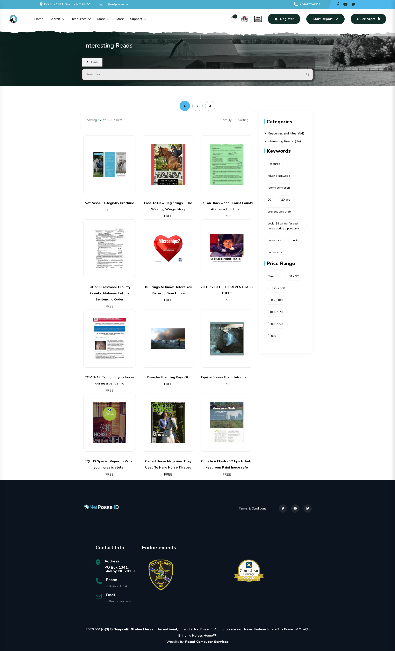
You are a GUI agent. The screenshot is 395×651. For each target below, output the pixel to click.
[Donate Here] (244, 19)
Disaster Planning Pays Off (168, 377)
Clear (271, 276)
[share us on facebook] (338, 4)
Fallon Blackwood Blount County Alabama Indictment (227, 206)
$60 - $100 (275, 300)
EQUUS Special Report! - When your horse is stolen (109, 464)
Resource (274, 164)
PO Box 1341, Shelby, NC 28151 (67, 4)
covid (295, 240)
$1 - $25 (294, 276)
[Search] (307, 74)
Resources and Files (286, 133)
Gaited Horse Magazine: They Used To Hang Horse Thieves (168, 464)
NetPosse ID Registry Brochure (109, 203)
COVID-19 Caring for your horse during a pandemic (109, 380)
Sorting (243, 120)
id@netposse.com (117, 4)
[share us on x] (353, 4)
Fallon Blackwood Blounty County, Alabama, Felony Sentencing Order (109, 293)
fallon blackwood (279, 176)
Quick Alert (366, 19)
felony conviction (279, 188)
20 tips (285, 200)
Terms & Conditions (252, 508)
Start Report (323, 19)
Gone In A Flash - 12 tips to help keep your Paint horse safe (226, 464)
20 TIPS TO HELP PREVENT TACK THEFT (227, 290)
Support (136, 19)
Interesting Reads (284, 141)
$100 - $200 (276, 312)
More (101, 19)
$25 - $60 (278, 288)
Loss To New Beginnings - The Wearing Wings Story (168, 206)
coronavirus (275, 252)
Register (287, 19)
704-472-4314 (310, 4)
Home (38, 19)
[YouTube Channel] (345, 4)
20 (269, 200)
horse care (274, 240)
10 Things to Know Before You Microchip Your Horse (168, 290)
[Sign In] (258, 19)
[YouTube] (295, 508)
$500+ (272, 336)
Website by (197, 641)
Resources (79, 19)
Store (120, 19)
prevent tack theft (279, 212)
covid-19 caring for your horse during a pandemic (284, 226)
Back (94, 62)
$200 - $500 (276, 324)
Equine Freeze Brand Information (226, 377)
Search (55, 19)
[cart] (233, 18)
